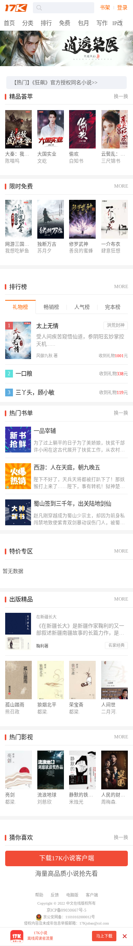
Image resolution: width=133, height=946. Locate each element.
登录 (122, 7)
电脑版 (72, 895)
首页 (9, 23)
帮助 (39, 895)
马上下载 (104, 936)
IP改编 (120, 23)
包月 (83, 23)
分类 (27, 23)
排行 (46, 23)
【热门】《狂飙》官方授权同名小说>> (54, 82)
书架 (105, 7)
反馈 (55, 895)
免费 (64, 23)
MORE (121, 186)
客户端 (92, 895)
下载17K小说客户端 (66, 858)
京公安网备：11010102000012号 (69, 917)
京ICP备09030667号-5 (66, 910)
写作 (102, 23)
